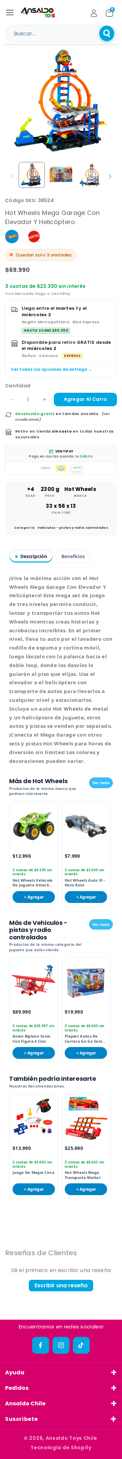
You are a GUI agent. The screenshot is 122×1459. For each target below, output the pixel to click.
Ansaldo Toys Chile (71, 1438)
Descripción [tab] (33, 556)
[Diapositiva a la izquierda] (12, 176)
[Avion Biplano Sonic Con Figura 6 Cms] (33, 982)
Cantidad (17, 385)
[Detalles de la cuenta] (93, 13)
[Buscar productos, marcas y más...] (106, 33)
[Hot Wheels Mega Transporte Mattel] (86, 1118)
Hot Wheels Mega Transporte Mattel (82, 1175)
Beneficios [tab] (73, 556)
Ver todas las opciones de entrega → (51, 369)
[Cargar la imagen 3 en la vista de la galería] (90, 175)
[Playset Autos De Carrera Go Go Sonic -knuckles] (86, 982)
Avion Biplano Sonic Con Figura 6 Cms (32, 1038)
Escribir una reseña (61, 1285)
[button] (9, 12)
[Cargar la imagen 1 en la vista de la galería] (32, 175)
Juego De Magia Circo (34, 1172)
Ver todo (101, 782)
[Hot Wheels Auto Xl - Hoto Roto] (86, 826)
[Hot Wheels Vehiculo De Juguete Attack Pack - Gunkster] (33, 826)
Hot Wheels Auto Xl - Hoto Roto (85, 882)
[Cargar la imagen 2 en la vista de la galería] (61, 175)
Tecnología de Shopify (61, 1447)
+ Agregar (34, 897)
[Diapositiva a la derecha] (110, 176)
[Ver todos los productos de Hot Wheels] (12, 236)
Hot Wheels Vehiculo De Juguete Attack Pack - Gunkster (33, 883)
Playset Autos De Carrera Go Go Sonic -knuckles (86, 1039)
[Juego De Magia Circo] (33, 1118)
